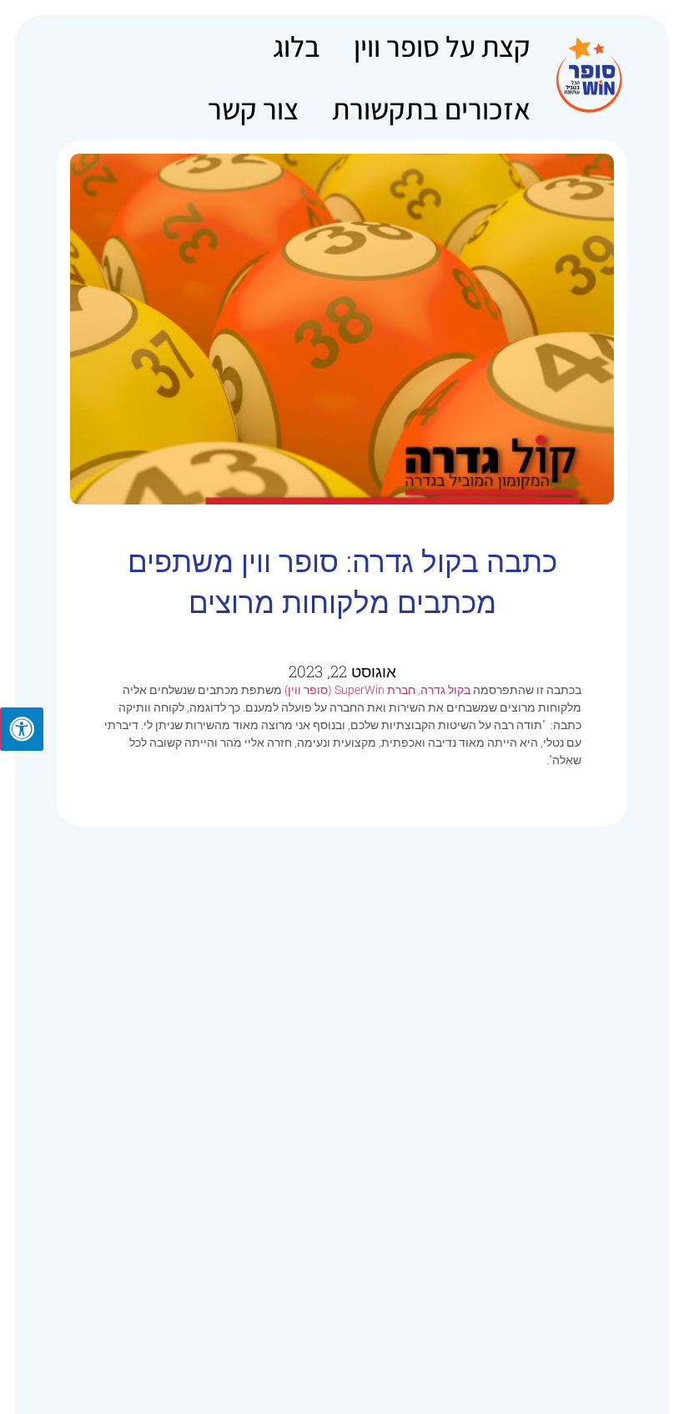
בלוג (296, 46)
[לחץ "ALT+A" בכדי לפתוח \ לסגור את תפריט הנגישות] (21, 729)
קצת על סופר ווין (442, 46)
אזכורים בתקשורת (431, 108)
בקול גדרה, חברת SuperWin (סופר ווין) (378, 690)
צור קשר (253, 108)
